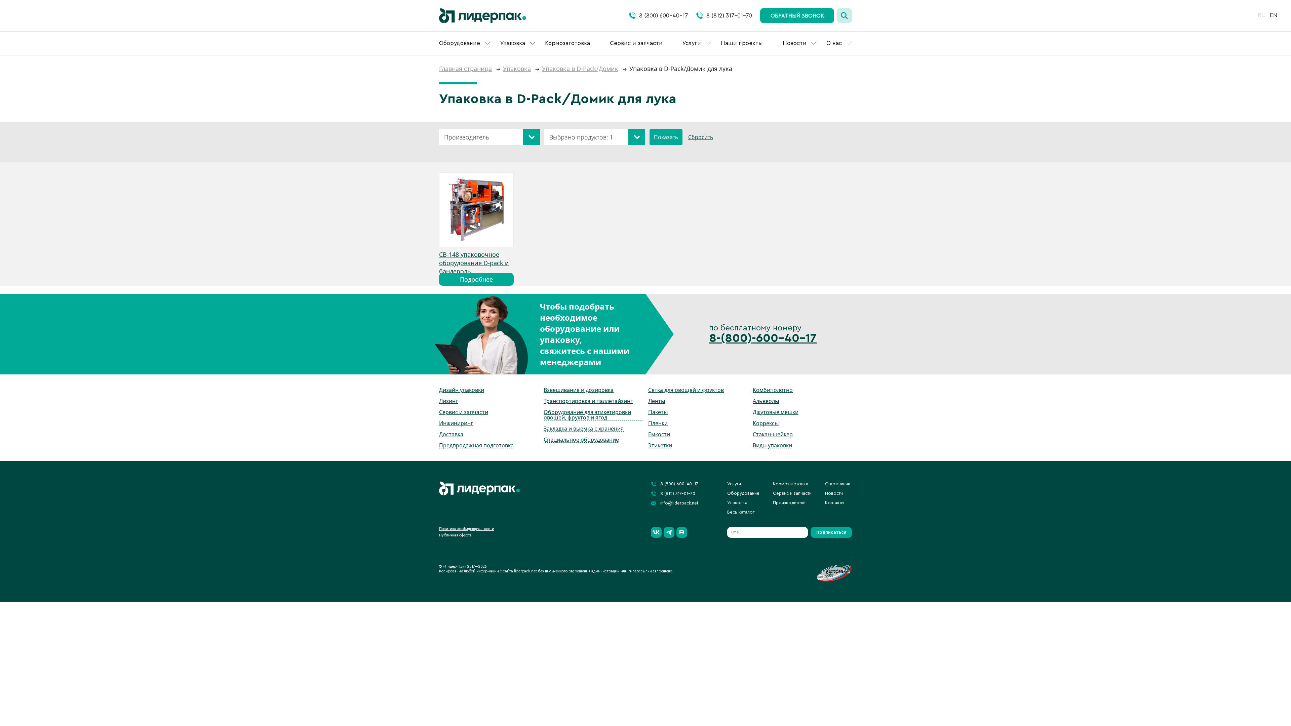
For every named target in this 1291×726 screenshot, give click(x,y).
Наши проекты (742, 43)
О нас (834, 43)
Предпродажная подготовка (476, 445)
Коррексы (766, 423)
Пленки (658, 423)
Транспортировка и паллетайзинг (588, 401)
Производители (789, 502)
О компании (837, 484)
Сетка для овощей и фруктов (686, 390)
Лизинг (448, 401)
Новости (795, 43)
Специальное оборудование (581, 439)
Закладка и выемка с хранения (584, 428)
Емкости (659, 434)
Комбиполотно (773, 390)
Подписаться (831, 532)
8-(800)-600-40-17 (763, 338)
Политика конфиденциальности (466, 529)
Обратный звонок (797, 15)
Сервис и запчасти (636, 43)
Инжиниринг (456, 423)
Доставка (451, 434)
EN (1274, 15)
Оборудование (459, 43)
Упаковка (512, 43)
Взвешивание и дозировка (579, 390)
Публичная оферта (455, 535)
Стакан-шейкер (773, 434)
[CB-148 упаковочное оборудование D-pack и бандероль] (476, 209)
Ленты (656, 401)
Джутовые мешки (775, 412)
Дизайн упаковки (461, 390)
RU (1262, 15)
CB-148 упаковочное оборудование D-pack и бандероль (474, 262)
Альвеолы (766, 401)
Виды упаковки (772, 445)
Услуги (691, 43)
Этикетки (660, 445)
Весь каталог (740, 512)
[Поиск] (844, 15)
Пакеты (658, 412)
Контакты (834, 502)
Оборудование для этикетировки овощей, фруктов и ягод (587, 414)
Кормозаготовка (567, 43)
